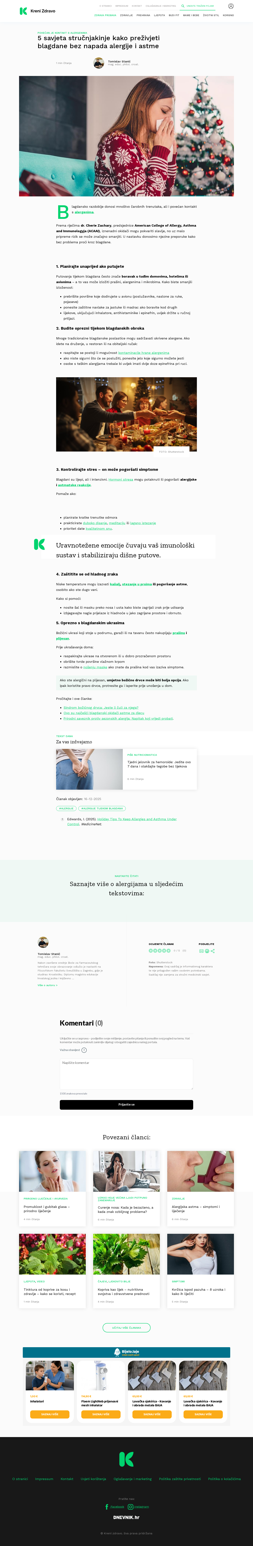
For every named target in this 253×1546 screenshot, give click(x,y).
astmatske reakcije (74, 485)
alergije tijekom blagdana (103, 808)
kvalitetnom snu (99, 528)
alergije (67, 808)
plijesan (62, 638)
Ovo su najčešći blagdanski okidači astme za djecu (104, 713)
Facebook (117, 1506)
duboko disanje (95, 523)
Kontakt (137, 6)
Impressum (121, 6)
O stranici (105, 6)
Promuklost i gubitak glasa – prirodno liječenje (47, 1209)
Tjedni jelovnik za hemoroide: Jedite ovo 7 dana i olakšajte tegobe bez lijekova (159, 764)
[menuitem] (231, 6)
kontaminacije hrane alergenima (143, 353)
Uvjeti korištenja (93, 1479)
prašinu (179, 633)
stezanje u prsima (137, 584)
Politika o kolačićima (224, 1479)
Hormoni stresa (121, 479)
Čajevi (102, 1281)
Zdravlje (126, 15)
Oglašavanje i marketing (161, 6)
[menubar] (231, 6)
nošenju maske (95, 667)
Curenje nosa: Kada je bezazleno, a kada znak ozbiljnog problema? (125, 1209)
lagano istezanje (143, 523)
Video (41, 1281)
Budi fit (174, 15)
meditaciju (117, 523)
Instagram (141, 1506)
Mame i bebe (191, 15)
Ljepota (159, 15)
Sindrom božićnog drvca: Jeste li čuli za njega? (101, 707)
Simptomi (178, 1281)
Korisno (228, 15)
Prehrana (143, 15)
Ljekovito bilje (120, 1281)
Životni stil (211, 15)
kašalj (115, 584)
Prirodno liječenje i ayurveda (46, 1198)
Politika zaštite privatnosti (180, 1479)
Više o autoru (46, 985)
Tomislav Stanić (49, 954)
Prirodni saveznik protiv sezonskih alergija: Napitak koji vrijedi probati (118, 718)
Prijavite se (127, 1105)
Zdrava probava (105, 15)
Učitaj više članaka (126, 1327)
